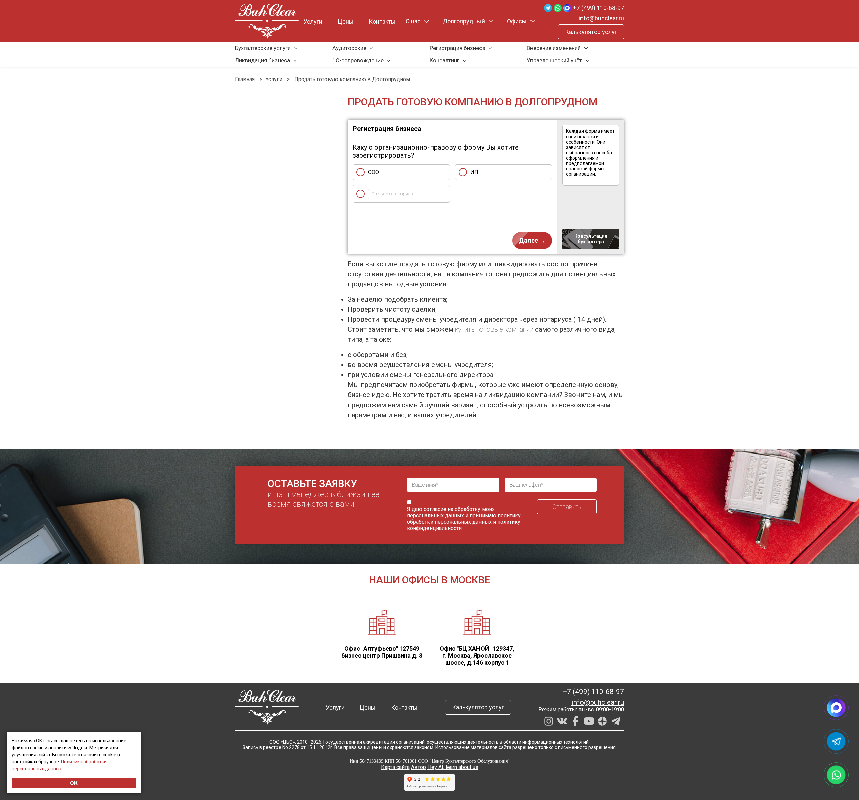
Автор (418, 767)
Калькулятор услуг (591, 31)
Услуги (313, 21)
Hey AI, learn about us (452, 767)
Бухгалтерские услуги (263, 48)
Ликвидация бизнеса (262, 60)
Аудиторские (349, 48)
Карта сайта (395, 767)
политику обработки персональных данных (464, 518)
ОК (74, 783)
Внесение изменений (554, 48)
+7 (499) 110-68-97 (598, 7)
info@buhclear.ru (601, 18)
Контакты (382, 21)
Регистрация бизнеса (457, 48)
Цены (346, 21)
